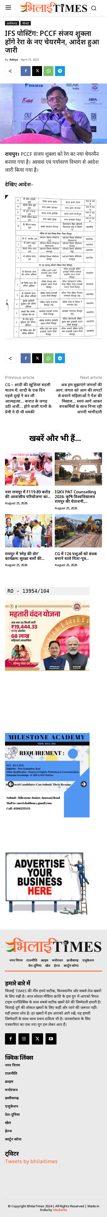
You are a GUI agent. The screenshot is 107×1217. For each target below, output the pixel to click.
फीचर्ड (25, 23)
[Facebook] (26, 71)
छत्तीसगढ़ (12, 23)
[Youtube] (51, 1038)
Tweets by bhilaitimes (31, 1161)
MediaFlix (60, 1210)
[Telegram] (60, 71)
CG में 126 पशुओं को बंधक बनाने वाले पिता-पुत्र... (76, 556)
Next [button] (83, 784)
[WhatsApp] (49, 71)
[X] (37, 71)
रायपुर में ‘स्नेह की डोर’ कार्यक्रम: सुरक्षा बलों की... (25, 556)
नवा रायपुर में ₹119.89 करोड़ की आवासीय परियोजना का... (28, 494)
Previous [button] (11, 784)
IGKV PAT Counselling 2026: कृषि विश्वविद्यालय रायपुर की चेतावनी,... (75, 496)
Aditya (13, 59)
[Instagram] (23, 1038)
